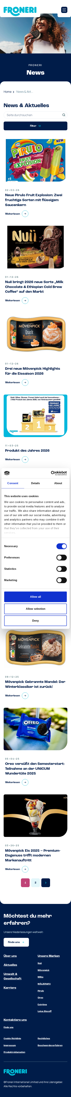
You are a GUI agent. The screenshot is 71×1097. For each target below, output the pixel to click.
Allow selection (35, 608)
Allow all (35, 596)
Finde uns (8, 1027)
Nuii (40, 963)
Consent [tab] (12, 483)
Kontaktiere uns (15, 1020)
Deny (35, 620)
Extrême (42, 1005)
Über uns (10, 956)
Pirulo (41, 991)
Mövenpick (43, 970)
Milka (40, 977)
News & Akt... (24, 92)
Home (7, 92)
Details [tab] (35, 483)
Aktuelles (10, 965)
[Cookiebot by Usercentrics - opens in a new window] (51, 473)
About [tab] (58, 483)
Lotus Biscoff (45, 1011)
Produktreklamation (14, 1052)
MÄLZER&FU (44, 984)
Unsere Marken (49, 956)
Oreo (40, 998)
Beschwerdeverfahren (50, 1045)
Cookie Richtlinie (12, 1039)
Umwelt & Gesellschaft (12, 976)
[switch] (61, 557)
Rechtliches (44, 1039)
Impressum (10, 1045)
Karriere (10, 987)
